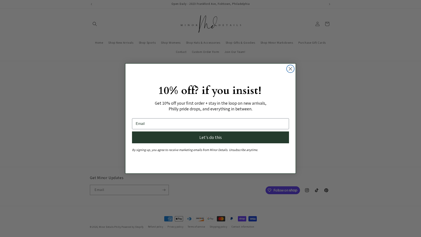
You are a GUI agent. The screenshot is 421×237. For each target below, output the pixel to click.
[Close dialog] (290, 69)
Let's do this (210, 137)
